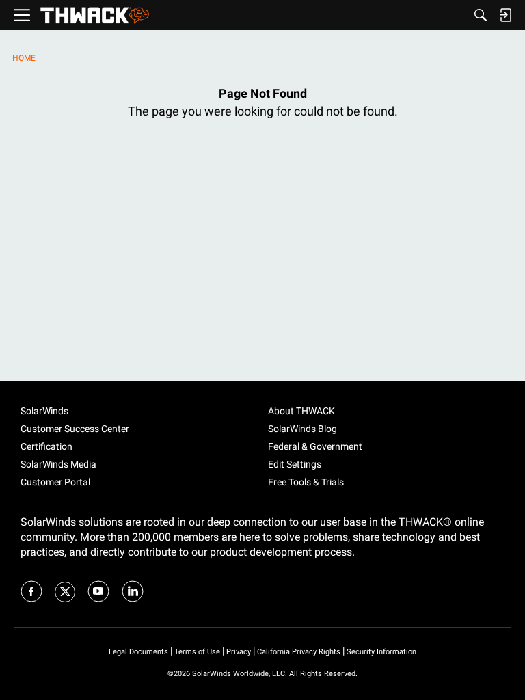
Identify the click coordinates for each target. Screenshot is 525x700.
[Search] (480, 15)
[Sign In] (505, 15)
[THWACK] (94, 15)
